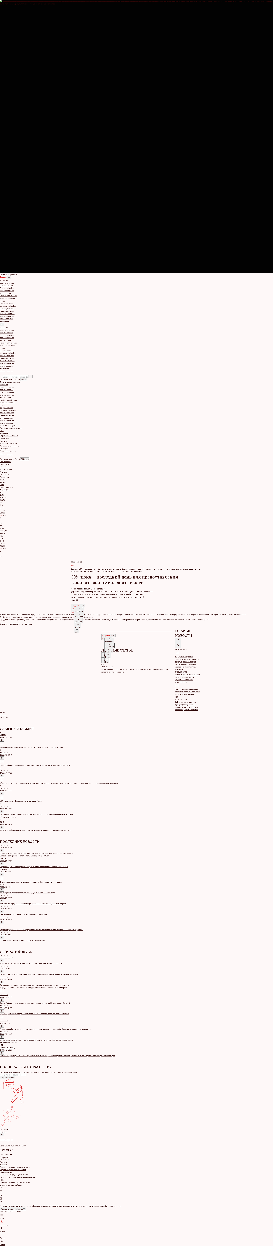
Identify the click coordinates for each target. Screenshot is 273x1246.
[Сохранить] (2, 1052)
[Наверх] (2, 1134)
